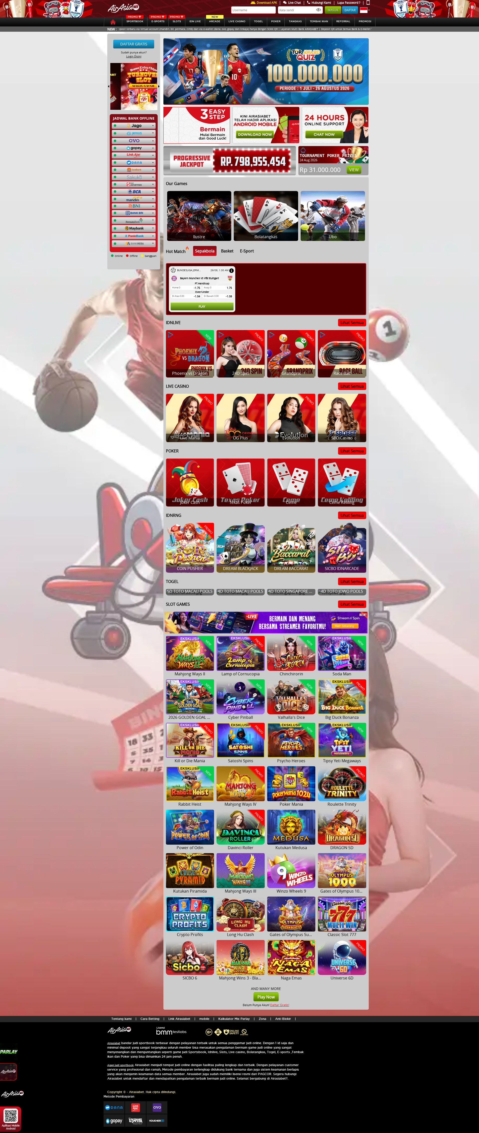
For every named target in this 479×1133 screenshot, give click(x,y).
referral (343, 21)
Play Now (266, 997)
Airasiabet (113, 1043)
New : (112, 29)
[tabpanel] (267, 289)
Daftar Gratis (133, 43)
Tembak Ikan (319, 21)
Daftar (350, 10)
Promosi (365, 21)
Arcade (214, 20)
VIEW (354, 170)
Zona (262, 1018)
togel (258, 21)
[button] (365, 10)
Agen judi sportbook (120, 1065)
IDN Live (195, 21)
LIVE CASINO (237, 21)
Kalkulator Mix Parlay (234, 1018)
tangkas (295, 21)
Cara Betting (149, 1018)
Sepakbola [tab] (205, 251)
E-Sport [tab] (247, 251)
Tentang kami (121, 1018)
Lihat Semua (352, 322)
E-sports (157, 20)
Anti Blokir (283, 1018)
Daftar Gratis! (279, 1005)
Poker (275, 21)
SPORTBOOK (134, 20)
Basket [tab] (227, 251)
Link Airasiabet (179, 1018)
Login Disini (133, 56)
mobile (204, 1018)
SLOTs (175, 20)
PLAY (202, 306)
